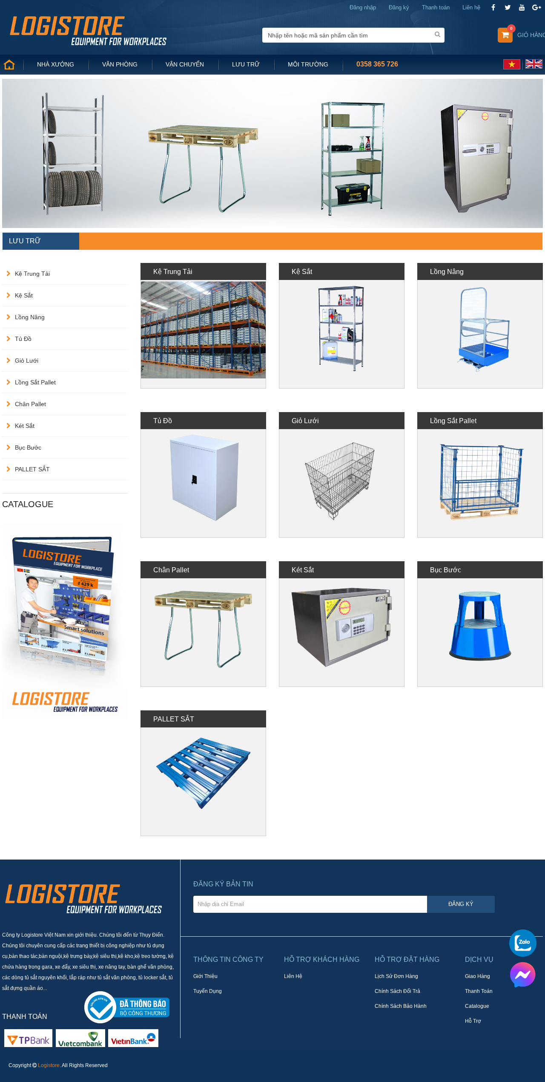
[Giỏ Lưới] (341, 475)
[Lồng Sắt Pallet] (480, 475)
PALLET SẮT (32, 469)
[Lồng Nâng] (480, 325)
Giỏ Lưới (26, 360)
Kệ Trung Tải (32, 273)
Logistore (49, 1065)
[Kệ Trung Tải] (203, 325)
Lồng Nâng (30, 317)
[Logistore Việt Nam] (88, 30)
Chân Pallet (30, 404)
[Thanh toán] (80, 1038)
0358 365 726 (377, 64)
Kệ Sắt (24, 295)
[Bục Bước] (480, 624)
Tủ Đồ (23, 338)
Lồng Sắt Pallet (35, 382)
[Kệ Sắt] (341, 325)
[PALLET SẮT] (203, 773)
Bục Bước (28, 447)
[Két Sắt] (341, 624)
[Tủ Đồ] (203, 475)
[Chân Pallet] (203, 624)
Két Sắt (24, 425)
